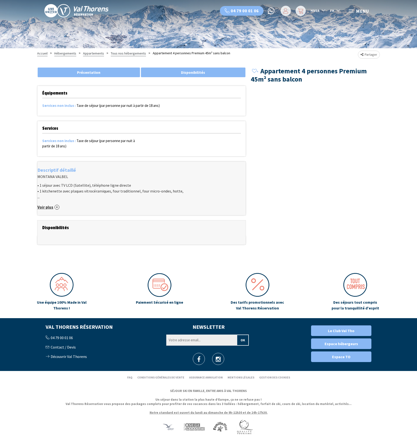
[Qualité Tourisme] (245, 426)
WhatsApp (271, 11)
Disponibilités (193, 72)
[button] (300, 11)
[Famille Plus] (220, 426)
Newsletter (209, 326)
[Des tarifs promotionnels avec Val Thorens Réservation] (257, 292)
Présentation (88, 72)
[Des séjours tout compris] (355, 292)
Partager (371, 54)
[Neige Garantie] (194, 426)
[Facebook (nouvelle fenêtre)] (199, 360)
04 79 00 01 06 (245, 11)
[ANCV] (168, 426)
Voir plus (45, 207)
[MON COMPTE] (285, 11)
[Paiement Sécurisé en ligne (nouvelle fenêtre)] (160, 292)
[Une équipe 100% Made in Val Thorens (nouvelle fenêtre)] (62, 292)
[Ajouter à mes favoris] (254, 71)
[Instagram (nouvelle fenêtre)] (218, 360)
